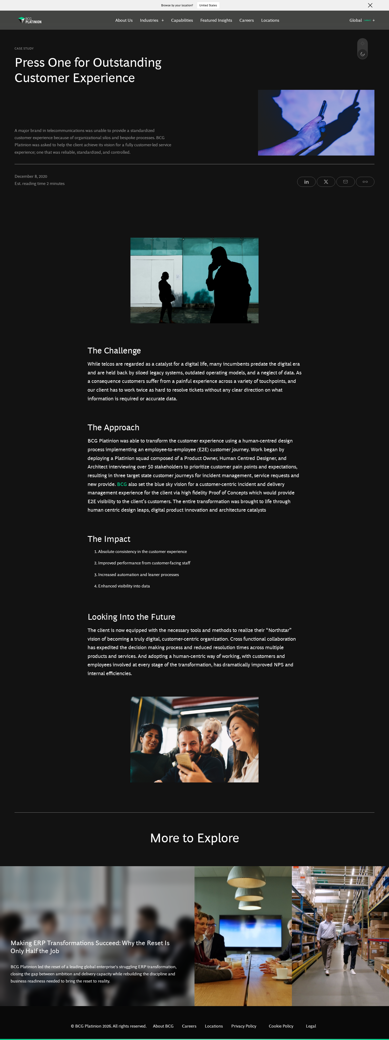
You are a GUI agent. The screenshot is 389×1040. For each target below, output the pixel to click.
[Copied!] (365, 182)
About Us (124, 20)
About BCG (163, 1026)
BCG (122, 483)
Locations (270, 20)
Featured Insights (216, 20)
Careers (246, 20)
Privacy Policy (243, 1026)
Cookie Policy (281, 1026)
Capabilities (182, 20)
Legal (311, 1026)
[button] (152, 20)
